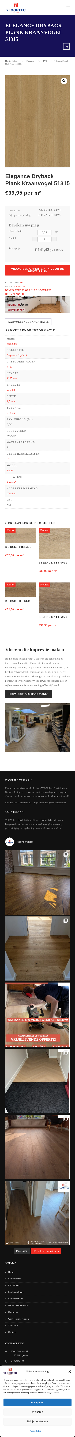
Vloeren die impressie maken (34, 649)
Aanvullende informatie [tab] (28, 322)
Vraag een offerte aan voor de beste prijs (37, 270)
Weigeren (37, 1411)
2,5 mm (11, 401)
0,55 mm (11, 413)
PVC (22, 282)
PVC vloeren (14, 1285)
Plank (10, 470)
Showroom (13, 1325)
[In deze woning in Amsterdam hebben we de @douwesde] (37, 1213)
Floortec (44, 530)
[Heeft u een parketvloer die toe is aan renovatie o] (37, 1015)
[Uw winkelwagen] (66, 46)
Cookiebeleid (35, 1431)
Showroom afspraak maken (28, 694)
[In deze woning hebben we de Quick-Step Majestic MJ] (37, 1147)
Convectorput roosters (18, 1319)
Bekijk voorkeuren (37, 1421)
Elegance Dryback (17, 355)
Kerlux (10, 530)
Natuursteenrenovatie (18, 1305)
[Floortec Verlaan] (15, 8)
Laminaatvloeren (16, 1292)
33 (8, 459)
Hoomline (19, 286)
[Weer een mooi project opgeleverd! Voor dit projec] (37, 1081)
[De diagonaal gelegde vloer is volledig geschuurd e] (37, 882)
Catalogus (13, 1312)
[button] (70, 1371)
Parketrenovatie (15, 1298)
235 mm (11, 389)
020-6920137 (17, 1361)
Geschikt (11, 493)
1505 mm (12, 378)
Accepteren (37, 1402)
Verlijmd (11, 482)
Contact (12, 1332)
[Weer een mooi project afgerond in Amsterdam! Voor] (37, 948)
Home (11, 1272)
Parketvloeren (14, 1278)
